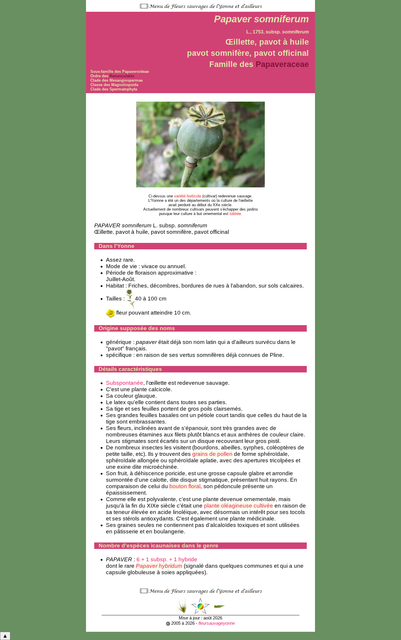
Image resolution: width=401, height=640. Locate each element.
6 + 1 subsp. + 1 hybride (167, 559)
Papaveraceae (282, 64)
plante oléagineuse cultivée (238, 506)
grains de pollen (212, 454)
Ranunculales (121, 76)
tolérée (235, 213)
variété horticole (187, 196)
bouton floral (185, 486)
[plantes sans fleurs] (219, 606)
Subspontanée (124, 383)
